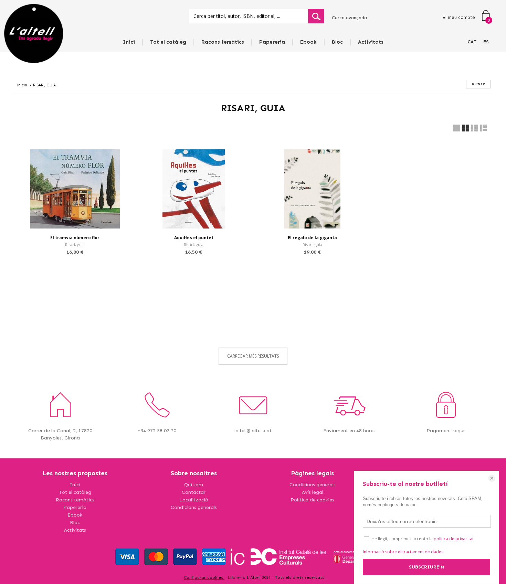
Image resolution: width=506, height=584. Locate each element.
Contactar (193, 492)
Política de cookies (312, 500)
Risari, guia (75, 244)
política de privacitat (454, 539)
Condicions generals (194, 507)
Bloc (337, 42)
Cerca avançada (349, 17)
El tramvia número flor (74, 238)
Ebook (308, 42)
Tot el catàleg (168, 42)
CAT (471, 42)
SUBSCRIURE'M (426, 567)
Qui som (193, 485)
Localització (193, 500)
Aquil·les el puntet (193, 238)
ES (486, 42)
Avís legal (312, 492)
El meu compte (458, 17)
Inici (129, 42)
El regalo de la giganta (312, 238)
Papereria (272, 42)
